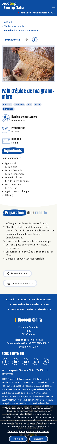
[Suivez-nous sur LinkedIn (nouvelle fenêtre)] (15, 362)
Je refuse (18, 439)
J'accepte (39, 439)
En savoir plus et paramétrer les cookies (28, 431)
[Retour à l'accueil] (9, 3)
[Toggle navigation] (53, 7)
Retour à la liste (19, 273)
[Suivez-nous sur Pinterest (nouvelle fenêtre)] (45, 362)
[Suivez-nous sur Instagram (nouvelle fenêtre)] (35, 362)
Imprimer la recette (22, 283)
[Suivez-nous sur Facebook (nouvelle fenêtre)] (5, 362)
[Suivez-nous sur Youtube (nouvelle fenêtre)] (25, 362)
